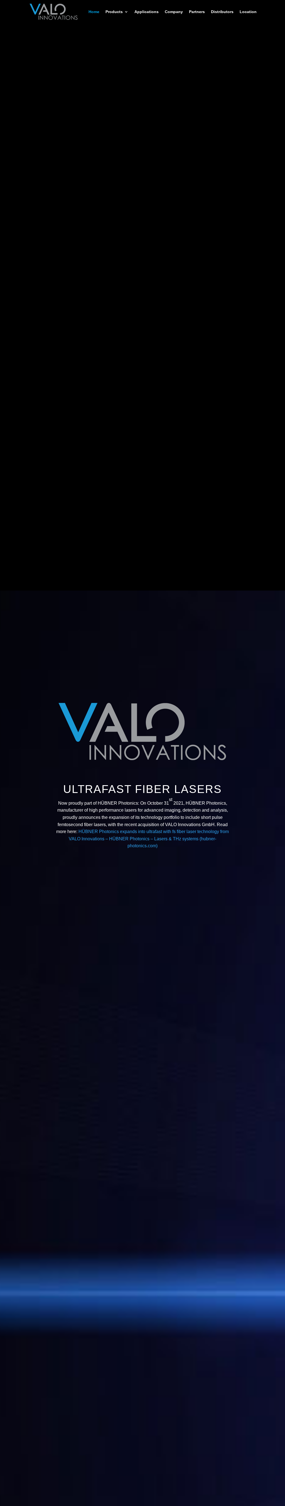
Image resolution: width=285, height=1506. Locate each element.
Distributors (222, 12)
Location (248, 12)
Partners (197, 12)
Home (94, 12)
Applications (146, 12)
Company (174, 12)
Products (114, 12)
